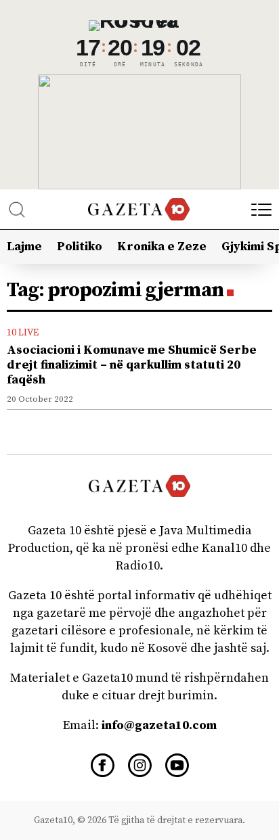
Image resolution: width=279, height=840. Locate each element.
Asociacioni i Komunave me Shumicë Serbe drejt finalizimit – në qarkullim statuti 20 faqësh (132, 365)
